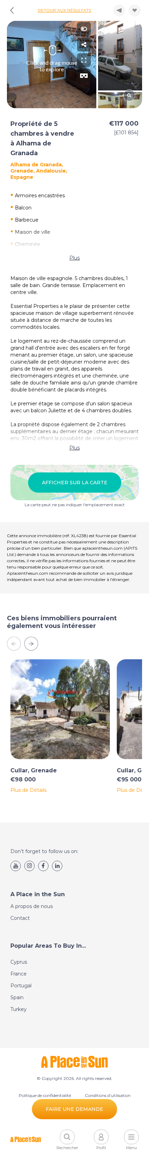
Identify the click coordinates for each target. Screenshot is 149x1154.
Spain (17, 997)
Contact (20, 918)
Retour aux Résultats (64, 10)
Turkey (18, 1009)
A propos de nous (31, 906)
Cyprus (18, 962)
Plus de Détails (28, 790)
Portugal (21, 985)
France (18, 974)
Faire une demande (74, 1109)
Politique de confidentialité (45, 1095)
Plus (74, 258)
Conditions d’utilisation (108, 1095)
